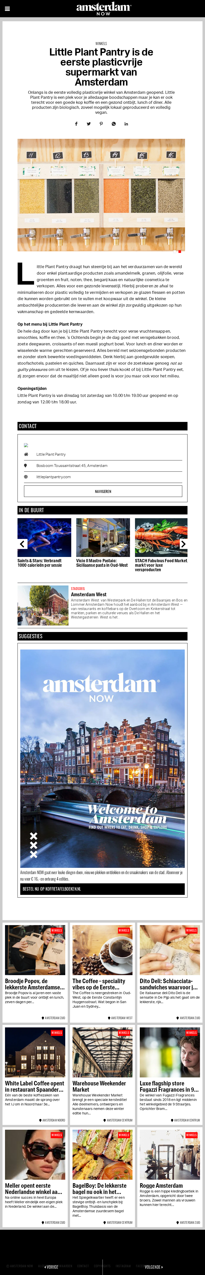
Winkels (101, 43)
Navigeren (103, 491)
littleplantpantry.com (53, 477)
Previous (23, 544)
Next (185, 544)
